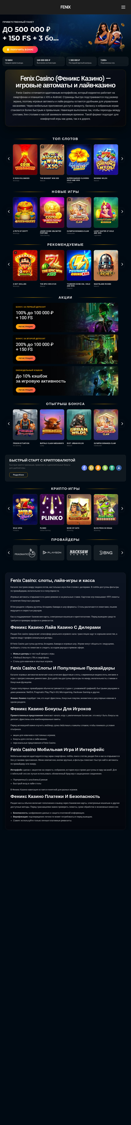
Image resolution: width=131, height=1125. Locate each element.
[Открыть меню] (123, 7)
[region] (65, 163)
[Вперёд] (122, 158)
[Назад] (9, 158)
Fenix (65, 7)
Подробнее (18, 475)
